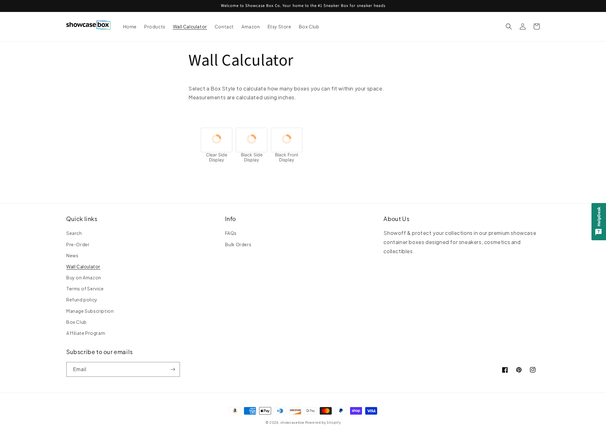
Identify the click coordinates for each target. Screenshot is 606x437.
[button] (509, 26)
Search (74, 233)
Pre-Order (77, 244)
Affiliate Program (85, 333)
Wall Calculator (83, 266)
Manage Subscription (90, 311)
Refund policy (82, 299)
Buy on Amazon (83, 277)
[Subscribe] (173, 369)
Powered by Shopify (323, 422)
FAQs (231, 233)
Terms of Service (85, 288)
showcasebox (292, 422)
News (72, 255)
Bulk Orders (238, 244)
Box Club (76, 322)
